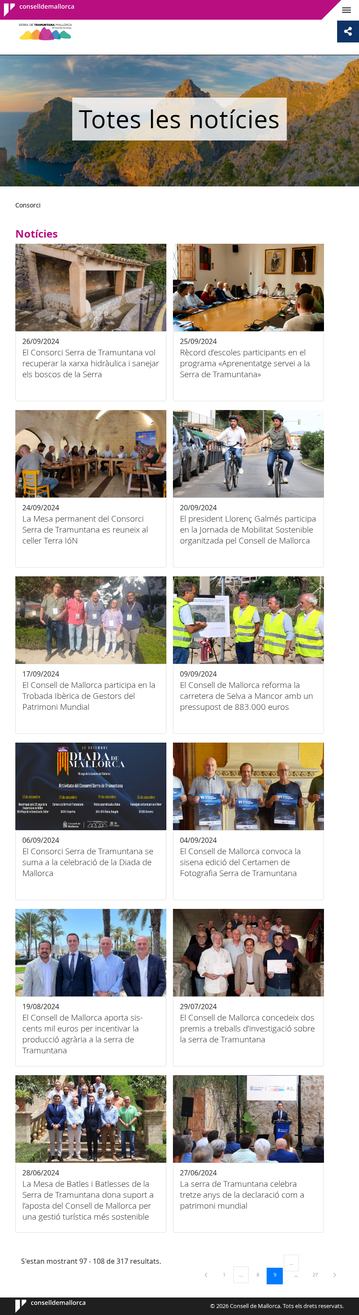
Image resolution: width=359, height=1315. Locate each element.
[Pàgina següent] (335, 1274)
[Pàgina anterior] (206, 1274)
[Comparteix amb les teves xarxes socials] (348, 31)
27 (318, 1274)
